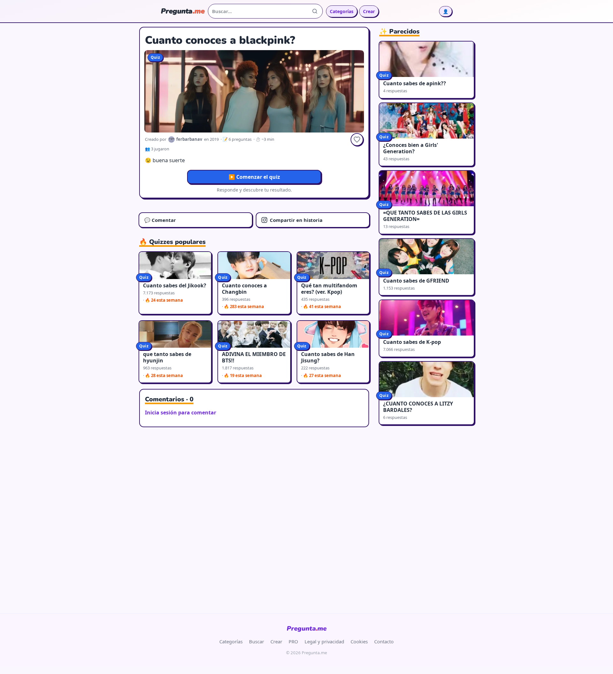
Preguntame (307, 628)
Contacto (384, 641)
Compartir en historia (296, 220)
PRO (293, 641)
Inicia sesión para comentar (180, 412)
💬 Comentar (160, 220)
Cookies (359, 641)
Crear (369, 11)
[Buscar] (314, 11)
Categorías (341, 11)
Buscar (256, 641)
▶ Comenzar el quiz (254, 176)
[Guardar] (357, 139)
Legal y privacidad (324, 641)
